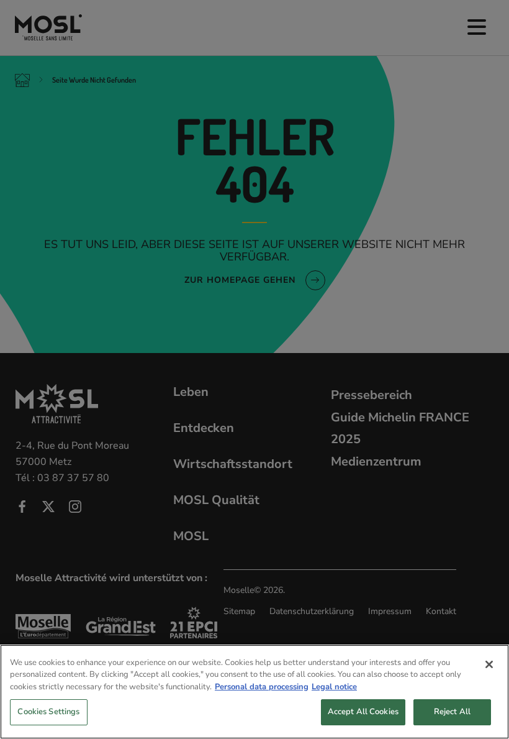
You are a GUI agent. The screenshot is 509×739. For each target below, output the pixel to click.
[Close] (489, 664)
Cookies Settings (48, 711)
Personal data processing (262, 686)
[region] (254, 692)
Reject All (452, 711)
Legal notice (334, 686)
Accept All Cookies (363, 711)
